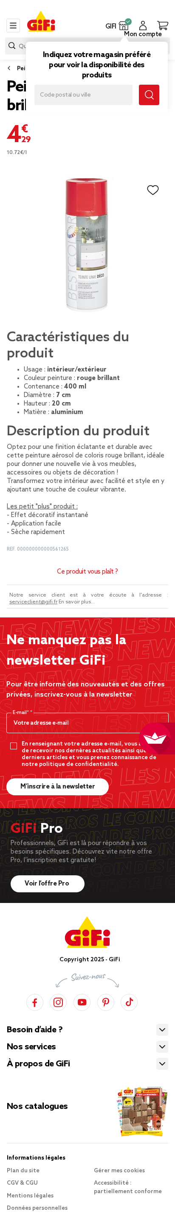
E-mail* (21, 713)
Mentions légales (30, 1196)
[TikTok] (129, 1001)
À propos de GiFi (38, 1064)
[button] (124, 25)
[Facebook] (34, 1001)
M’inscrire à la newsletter (57, 787)
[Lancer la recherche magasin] (149, 95)
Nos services (31, 1047)
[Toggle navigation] (13, 25)
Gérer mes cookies (119, 1171)
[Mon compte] (143, 25)
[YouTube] (81, 1001)
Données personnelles (37, 1208)
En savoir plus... (77, 602)
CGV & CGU (22, 1183)
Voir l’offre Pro (48, 884)
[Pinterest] (105, 1001)
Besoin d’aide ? (34, 1030)
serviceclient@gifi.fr (33, 602)
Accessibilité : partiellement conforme (128, 1187)
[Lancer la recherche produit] (11, 45)
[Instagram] (58, 1001)
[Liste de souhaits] (152, 190)
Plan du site (23, 1171)
